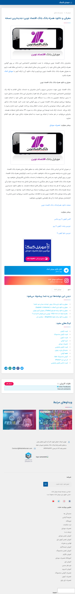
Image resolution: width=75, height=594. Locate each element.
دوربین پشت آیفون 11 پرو (62, 226)
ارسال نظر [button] (9, 384)
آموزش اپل (67, 562)
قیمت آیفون (64, 338)
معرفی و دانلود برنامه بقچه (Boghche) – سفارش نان (52, 317)
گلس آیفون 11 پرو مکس (62, 219)
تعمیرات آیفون (66, 576)
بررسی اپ (68, 13)
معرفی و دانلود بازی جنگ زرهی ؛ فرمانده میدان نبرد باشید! (51, 304)
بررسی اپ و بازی (58, 13)
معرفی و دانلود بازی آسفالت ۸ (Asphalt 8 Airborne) (52, 307)
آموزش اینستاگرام (65, 547)
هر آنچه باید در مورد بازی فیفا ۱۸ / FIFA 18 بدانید (19, 425)
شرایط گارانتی (66, 517)
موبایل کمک (8, 71)
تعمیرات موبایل (63, 344)
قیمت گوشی (64, 331)
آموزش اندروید (66, 569)
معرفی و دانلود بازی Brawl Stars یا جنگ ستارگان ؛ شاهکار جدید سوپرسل (55, 425)
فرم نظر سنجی (66, 565)
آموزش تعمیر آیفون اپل (64, 539)
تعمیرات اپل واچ (66, 580)
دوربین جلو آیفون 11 (64, 233)
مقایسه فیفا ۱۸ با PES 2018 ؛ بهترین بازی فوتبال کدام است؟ (50, 314)
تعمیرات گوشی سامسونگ (63, 573)
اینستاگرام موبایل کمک (55, 280)
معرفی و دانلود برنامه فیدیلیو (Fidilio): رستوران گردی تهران (50, 311)
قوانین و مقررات (66, 543)
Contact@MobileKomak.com (22, 448)
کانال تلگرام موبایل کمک (54, 270)
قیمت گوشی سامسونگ (61, 334)
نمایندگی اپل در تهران (61, 350)
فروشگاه (68, 521)
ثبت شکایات (67, 525)
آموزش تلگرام (67, 554)
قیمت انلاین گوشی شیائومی (59, 363)
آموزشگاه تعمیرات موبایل (63, 558)
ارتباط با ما (67, 532)
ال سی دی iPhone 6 (61, 360)
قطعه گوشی (64, 353)
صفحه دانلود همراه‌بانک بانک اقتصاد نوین (56, 205)
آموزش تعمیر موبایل (65, 536)
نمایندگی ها (67, 513)
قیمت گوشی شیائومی (61, 347)
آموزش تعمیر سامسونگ (63, 550)
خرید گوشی (64, 341)
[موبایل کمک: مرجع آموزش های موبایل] (64, 3)
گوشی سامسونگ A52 (61, 357)
